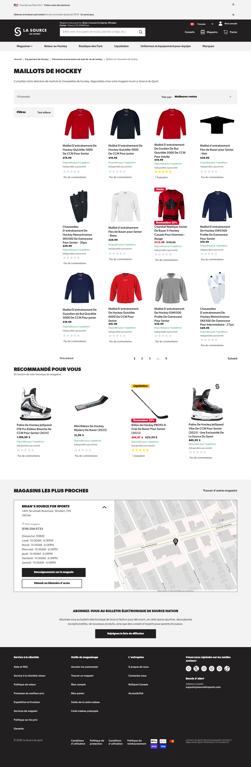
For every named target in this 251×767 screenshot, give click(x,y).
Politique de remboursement (136, 742)
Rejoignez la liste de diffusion (125, 633)
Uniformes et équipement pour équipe (166, 46)
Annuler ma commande (84, 666)
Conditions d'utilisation (78, 742)
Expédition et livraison (27, 702)
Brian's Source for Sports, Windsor (99, 23)
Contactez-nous (137, 675)
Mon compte (78, 684)
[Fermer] (233, 4)
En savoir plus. (87, 14)
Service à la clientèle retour (29, 675)
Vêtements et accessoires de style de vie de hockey (77, 59)
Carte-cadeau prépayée (84, 710)
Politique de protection (97, 742)
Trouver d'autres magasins (220, 490)
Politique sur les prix (25, 719)
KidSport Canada (138, 684)
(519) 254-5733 (32, 528)
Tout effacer (44, 112)
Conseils (190, 32)
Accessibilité (135, 693)
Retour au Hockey (55, 46)
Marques (208, 46)
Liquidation (121, 46)
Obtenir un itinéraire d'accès (52, 583)
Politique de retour (25, 684)
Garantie (19, 728)
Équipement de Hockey (37, 59)
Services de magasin (25, 710)
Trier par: (167, 96)
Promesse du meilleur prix (29, 693)
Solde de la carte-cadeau (85, 702)
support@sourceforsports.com (203, 687)
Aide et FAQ (21, 666)
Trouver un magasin (82, 675)
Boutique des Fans (91, 46)
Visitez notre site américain (57, 5)
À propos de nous (138, 666)
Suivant (232, 358)
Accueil (18, 59)
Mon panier (77, 693)
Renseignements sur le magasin (53, 572)
